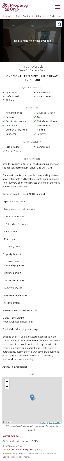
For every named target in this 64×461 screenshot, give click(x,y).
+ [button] (7, 382)
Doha (38, 16)
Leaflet (43, 423)
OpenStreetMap (55, 423)
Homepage (7, 16)
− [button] (7, 386)
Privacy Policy (36, 449)
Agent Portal (11, 436)
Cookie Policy (22, 449)
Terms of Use (8, 449)
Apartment (28, 16)
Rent (18, 16)
